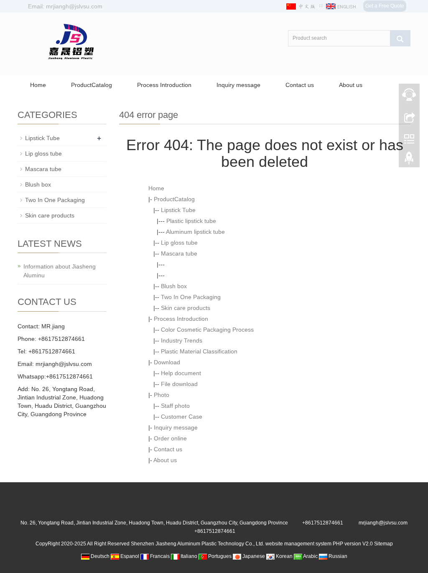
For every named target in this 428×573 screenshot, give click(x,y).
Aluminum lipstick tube (195, 231)
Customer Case (181, 416)
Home (38, 85)
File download (179, 384)
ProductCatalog (91, 85)
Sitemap (383, 544)
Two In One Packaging (191, 297)
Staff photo (175, 405)
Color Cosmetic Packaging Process (207, 329)
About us (350, 85)
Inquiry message (238, 85)
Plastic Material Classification (199, 351)
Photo (161, 394)
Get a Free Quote (384, 6)
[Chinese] (301, 6)
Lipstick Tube (178, 210)
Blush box (174, 286)
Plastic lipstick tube (191, 220)
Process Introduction (164, 85)
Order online (170, 438)
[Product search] (400, 38)
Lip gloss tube (179, 242)
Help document (181, 373)
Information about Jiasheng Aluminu (59, 271)
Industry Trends (181, 340)
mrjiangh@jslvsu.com (64, 364)
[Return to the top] (409, 160)
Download (167, 362)
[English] (341, 6)
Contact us (299, 85)
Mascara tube (179, 253)
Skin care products (185, 307)
